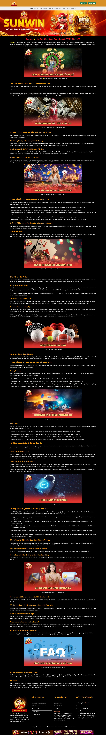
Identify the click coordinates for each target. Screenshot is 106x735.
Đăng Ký (45, 8)
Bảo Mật (73, 8)
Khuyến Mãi (39, 8)
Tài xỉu (64, 8)
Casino (56, 8)
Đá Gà (60, 8)
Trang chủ (32, 8)
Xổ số (68, 8)
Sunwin (12, 714)
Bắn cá (51, 8)
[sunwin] (17, 3)
